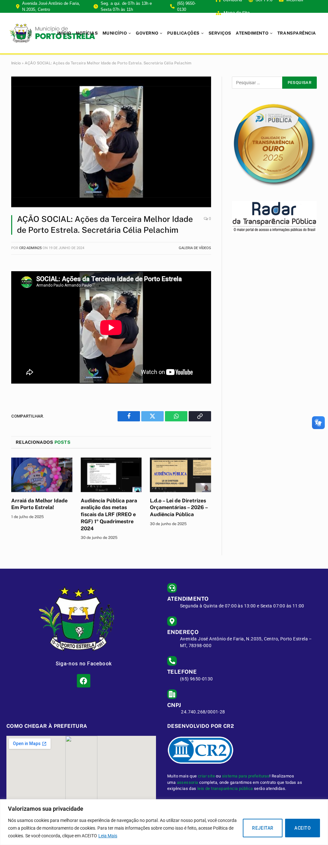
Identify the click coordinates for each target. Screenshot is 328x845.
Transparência (296, 33)
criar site (206, 776)
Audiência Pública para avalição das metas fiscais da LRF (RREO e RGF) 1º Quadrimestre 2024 (109, 515)
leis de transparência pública (225, 788)
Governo (147, 33)
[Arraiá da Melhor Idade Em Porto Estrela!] (41, 475)
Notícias (87, 33)
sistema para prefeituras (246, 776)
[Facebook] (83, 680)
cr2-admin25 (30, 248)
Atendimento (252, 33)
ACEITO (302, 828)
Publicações (183, 33)
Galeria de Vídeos (195, 248)
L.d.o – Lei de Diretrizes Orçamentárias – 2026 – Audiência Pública (179, 508)
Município (114, 33)
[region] (164, 822)
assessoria (187, 782)
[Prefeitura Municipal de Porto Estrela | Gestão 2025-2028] (52, 33)
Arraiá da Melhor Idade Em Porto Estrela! (39, 504)
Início (64, 33)
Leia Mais (107, 835)
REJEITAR (262, 828)
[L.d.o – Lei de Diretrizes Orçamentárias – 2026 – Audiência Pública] (180, 475)
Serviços (220, 33)
